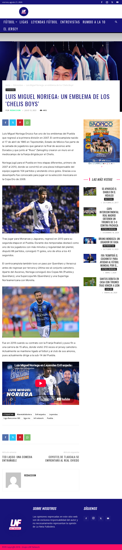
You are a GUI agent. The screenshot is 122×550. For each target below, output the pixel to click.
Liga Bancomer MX (12, 418)
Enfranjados (40, 414)
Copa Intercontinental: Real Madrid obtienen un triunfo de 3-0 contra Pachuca (109, 217)
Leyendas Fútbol (44, 22)
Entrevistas (70, 22)
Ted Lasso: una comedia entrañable (17, 458)
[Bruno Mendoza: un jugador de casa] (90, 240)
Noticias (109, 199)
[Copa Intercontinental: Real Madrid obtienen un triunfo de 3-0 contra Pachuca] (90, 211)
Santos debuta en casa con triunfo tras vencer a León (109, 282)
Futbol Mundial (109, 229)
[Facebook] (101, 2)
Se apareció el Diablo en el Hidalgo (109, 192)
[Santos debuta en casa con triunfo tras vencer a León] (90, 281)
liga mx (27, 418)
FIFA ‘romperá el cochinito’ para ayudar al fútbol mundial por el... (109, 260)
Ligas (24, 22)
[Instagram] (107, 2)
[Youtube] (117, 2)
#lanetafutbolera (24, 414)
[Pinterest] (20, 122)
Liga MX (109, 289)
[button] (116, 21)
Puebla (50, 418)
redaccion (15, 110)
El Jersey (11, 29)
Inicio (8, 85)
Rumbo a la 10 (94, 22)
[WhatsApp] (27, 122)
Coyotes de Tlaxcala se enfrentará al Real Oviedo (62, 458)
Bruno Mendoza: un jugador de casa (109, 240)
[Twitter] (112, 2)
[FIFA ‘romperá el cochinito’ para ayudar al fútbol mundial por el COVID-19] (90, 258)
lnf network (39, 418)
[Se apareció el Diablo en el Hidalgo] (90, 191)
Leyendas (53, 414)
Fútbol (9, 22)
